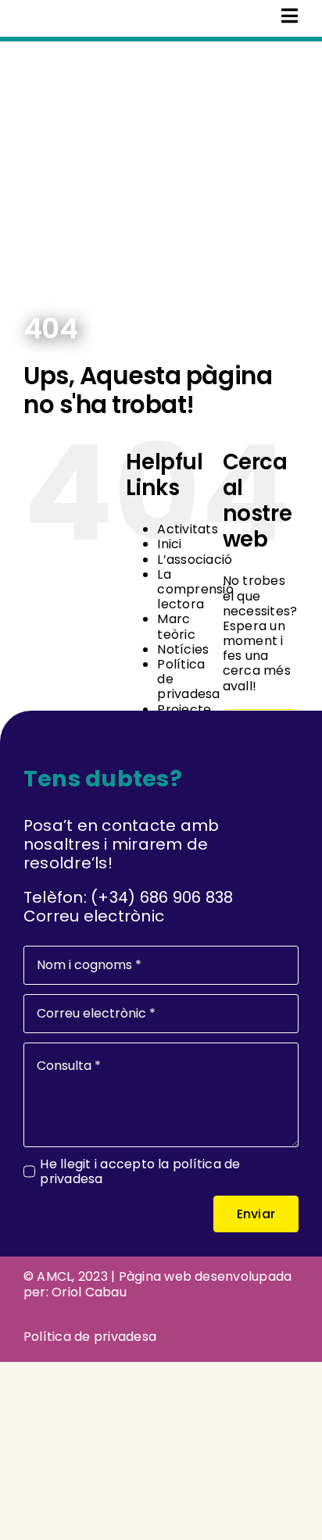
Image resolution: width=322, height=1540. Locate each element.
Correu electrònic (93, 916)
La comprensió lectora (195, 589)
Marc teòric (176, 626)
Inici (169, 544)
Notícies (183, 649)
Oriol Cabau (89, 1292)
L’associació (194, 560)
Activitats (187, 529)
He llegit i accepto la (140, 1171)
